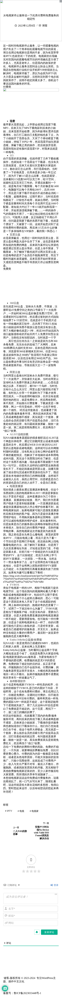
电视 (21, 811)
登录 (55, 885)
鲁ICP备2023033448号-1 (27, 993)
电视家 (34, 811)
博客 (44, 25)
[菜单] (61, 1)
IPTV (8, 811)
